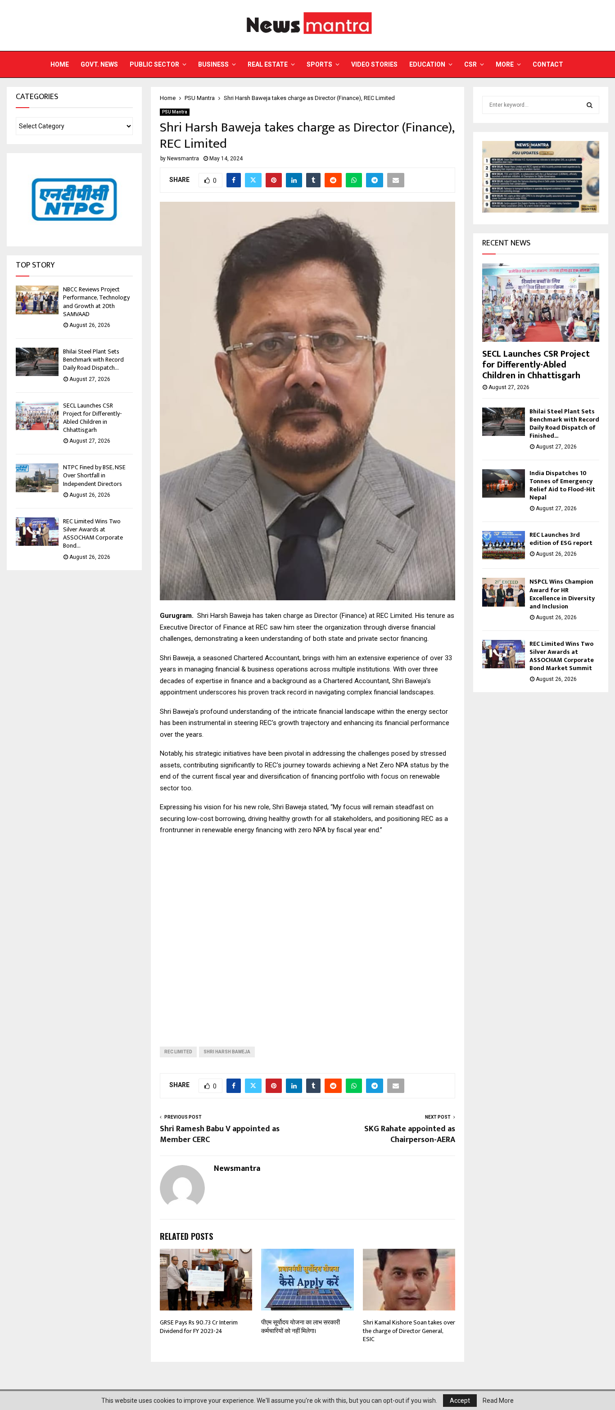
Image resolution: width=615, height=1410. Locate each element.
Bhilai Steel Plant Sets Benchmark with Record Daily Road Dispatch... (93, 359)
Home (59, 64)
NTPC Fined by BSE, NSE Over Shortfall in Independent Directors (94, 475)
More (505, 64)
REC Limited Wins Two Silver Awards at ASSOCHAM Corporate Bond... (93, 533)
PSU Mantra (174, 111)
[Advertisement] (307, 933)
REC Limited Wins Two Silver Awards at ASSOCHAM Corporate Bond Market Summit (561, 656)
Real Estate (268, 64)
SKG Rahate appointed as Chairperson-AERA (409, 1134)
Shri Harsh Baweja (226, 1051)
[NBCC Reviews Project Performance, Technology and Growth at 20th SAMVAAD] (37, 300)
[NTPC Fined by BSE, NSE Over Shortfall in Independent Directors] (37, 477)
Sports (319, 64)
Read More (498, 1400)
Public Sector (154, 64)
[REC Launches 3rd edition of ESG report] (503, 545)
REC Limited (178, 1051)
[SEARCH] (589, 105)
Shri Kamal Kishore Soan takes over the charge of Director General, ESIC (409, 1330)
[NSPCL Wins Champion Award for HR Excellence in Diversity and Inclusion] (503, 592)
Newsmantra (183, 158)
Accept (460, 1400)
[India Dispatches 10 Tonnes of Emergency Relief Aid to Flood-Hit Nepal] (503, 483)
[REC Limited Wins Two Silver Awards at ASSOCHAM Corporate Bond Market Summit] (37, 531)
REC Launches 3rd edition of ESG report (560, 539)
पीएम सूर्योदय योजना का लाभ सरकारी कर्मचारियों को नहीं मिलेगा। (300, 1326)
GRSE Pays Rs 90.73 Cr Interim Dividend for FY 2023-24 (199, 1326)
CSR (470, 64)
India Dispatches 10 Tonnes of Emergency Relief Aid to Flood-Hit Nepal (562, 485)
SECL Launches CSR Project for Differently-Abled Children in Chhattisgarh (92, 417)
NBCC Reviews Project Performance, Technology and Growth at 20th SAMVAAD (96, 301)
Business (213, 64)
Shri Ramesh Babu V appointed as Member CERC (220, 1134)
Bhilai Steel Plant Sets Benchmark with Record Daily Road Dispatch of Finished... (564, 423)
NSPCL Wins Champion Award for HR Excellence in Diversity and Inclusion (562, 593)
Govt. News (99, 64)
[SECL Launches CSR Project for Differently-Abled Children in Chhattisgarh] (37, 416)
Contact (548, 64)
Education (427, 64)
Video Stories (374, 64)
